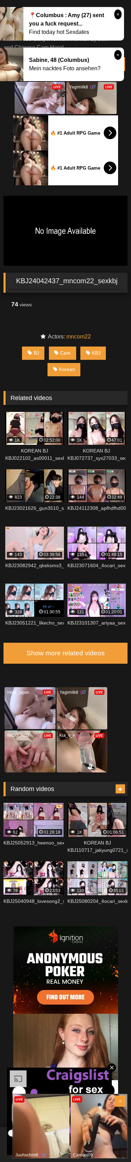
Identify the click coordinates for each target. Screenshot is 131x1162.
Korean (67, 369)
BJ (36, 353)
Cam (65, 353)
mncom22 (78, 337)
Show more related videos (66, 653)
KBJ (96, 353)
